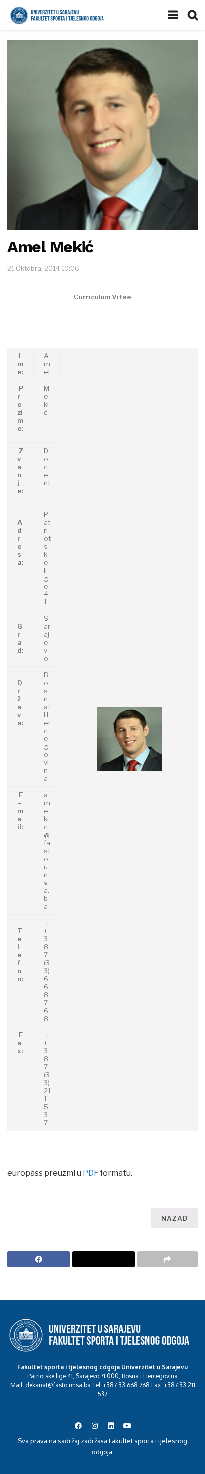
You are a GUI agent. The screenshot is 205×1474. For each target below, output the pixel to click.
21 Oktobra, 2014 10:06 (43, 268)
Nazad (174, 1218)
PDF (91, 1173)
